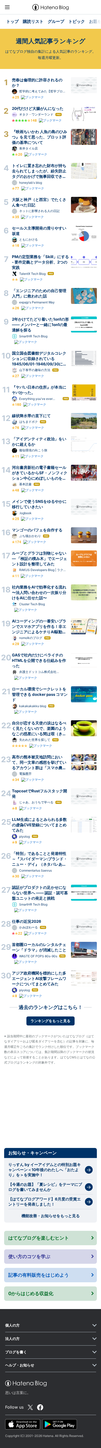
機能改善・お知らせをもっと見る (50, 1215)
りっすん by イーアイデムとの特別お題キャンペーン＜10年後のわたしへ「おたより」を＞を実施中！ (44, 1169)
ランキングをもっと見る (50, 1021)
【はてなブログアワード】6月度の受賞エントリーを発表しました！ (44, 1202)
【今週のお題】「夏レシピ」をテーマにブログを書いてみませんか (45, 1187)
